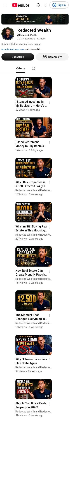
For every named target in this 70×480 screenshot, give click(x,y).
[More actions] (49, 102)
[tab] (20, 68)
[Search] (38, 5)
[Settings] (46, 5)
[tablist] (35, 68)
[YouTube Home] (20, 5)
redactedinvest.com (14, 49)
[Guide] (5, 5)
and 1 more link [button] (33, 49)
